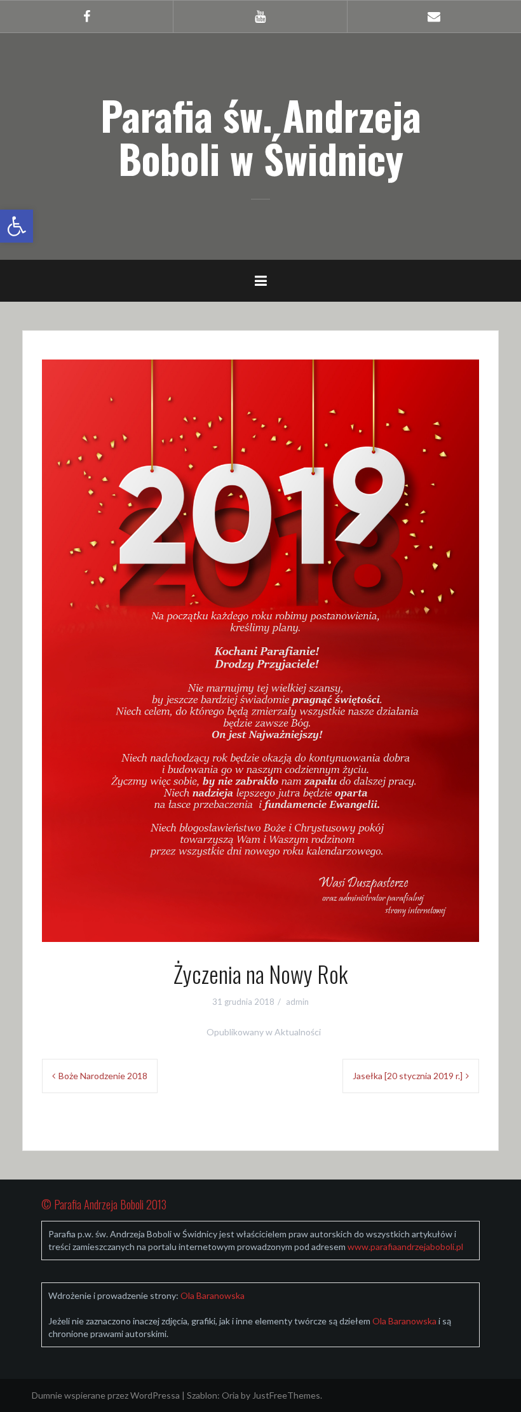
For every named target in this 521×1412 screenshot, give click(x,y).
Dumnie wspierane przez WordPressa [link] (106, 1395)
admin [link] (297, 1002)
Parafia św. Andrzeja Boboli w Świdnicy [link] (260, 136)
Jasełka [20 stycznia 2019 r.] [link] (408, 1075)
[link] (16, 226)
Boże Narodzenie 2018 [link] (102, 1075)
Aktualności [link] (297, 1031)
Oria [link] (230, 1395)
